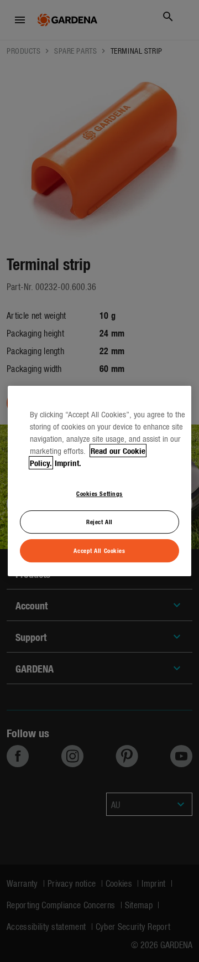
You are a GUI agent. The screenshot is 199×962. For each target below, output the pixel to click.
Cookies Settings (99, 493)
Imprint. (68, 462)
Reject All (99, 521)
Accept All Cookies (99, 550)
